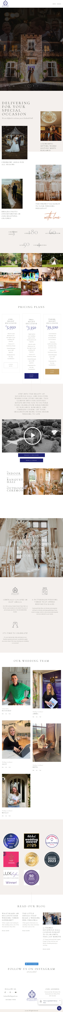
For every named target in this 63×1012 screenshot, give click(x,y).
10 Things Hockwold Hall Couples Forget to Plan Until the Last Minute (52, 932)
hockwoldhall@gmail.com (10, 996)
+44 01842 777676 (10, 999)
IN (6, 713)
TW (10, 713)
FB (3, 713)
